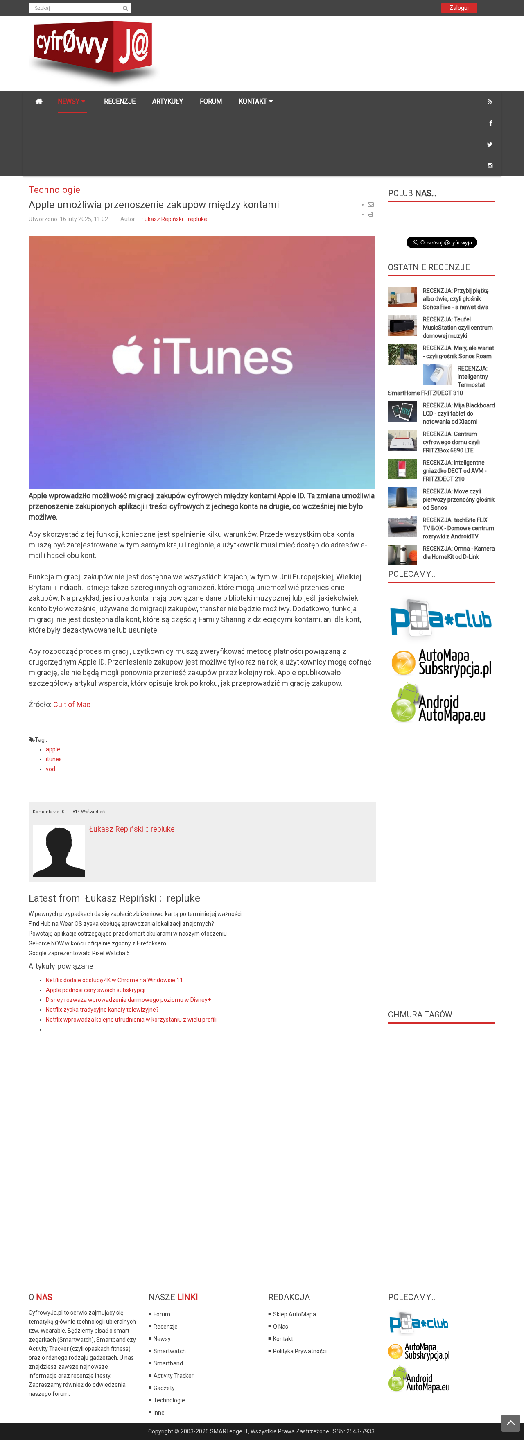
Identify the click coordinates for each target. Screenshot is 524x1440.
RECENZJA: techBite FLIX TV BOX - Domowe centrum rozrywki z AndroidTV (458, 528)
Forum (162, 1314)
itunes (54, 759)
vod (50, 769)
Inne (159, 1412)
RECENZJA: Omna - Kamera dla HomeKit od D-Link (459, 552)
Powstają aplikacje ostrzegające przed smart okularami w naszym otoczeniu (128, 933)
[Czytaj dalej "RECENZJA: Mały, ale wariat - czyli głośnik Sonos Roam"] (402, 354)
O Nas (280, 1326)
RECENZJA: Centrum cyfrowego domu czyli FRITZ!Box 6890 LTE (451, 442)
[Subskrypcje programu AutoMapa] (441, 662)
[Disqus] (202, 1149)
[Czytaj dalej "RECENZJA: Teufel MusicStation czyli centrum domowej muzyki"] (402, 325)
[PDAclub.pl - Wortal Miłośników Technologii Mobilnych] (442, 619)
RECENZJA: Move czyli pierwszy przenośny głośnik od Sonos (459, 499)
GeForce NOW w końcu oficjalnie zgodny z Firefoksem (97, 943)
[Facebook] (490, 123)
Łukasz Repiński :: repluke (174, 219)
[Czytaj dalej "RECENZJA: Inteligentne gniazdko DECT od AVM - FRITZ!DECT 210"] (402, 469)
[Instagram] (490, 166)
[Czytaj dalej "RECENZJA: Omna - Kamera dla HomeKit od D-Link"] (402, 555)
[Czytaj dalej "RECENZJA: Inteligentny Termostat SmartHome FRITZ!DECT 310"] (437, 374)
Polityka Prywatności (300, 1351)
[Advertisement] (321, 47)
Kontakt (283, 1339)
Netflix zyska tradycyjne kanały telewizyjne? (102, 1009)
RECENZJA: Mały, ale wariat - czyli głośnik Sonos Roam (458, 352)
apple (53, 749)
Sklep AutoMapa (294, 1314)
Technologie (54, 189)
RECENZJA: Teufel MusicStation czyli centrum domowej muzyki (458, 327)
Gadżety (164, 1388)
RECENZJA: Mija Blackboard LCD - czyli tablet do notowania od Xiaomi (459, 413)
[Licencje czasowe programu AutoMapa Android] (441, 702)
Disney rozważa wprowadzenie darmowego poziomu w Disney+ (128, 1000)
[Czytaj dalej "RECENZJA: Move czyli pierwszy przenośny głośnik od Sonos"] (402, 497)
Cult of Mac (71, 704)
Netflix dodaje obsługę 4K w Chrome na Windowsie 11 (114, 980)
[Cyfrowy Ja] (94, 53)
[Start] (39, 102)
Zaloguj (459, 8)
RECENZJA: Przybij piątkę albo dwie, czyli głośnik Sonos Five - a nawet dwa (455, 298)
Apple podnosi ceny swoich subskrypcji (95, 990)
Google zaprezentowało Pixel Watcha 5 (79, 953)
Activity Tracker (174, 1375)
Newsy (162, 1339)
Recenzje (166, 1326)
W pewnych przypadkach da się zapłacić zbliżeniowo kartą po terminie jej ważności (135, 914)
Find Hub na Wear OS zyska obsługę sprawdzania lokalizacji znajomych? (121, 923)
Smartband (168, 1363)
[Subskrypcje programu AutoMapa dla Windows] (418, 1350)
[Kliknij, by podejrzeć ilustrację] (202, 362)
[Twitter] (489, 144)
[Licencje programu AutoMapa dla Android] (418, 1378)
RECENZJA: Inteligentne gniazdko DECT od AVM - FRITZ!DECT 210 (455, 470)
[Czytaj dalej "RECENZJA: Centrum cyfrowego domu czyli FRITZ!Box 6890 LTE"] (402, 440)
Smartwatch (170, 1351)
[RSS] (490, 102)
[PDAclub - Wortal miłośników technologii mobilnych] (418, 1321)
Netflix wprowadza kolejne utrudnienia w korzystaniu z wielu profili (131, 1019)
